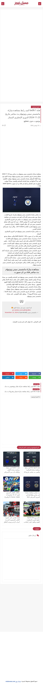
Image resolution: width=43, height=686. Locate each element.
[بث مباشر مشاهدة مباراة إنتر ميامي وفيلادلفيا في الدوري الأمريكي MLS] (31, 484)
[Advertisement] (21, 34)
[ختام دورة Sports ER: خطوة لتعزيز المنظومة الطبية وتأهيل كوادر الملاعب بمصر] (31, 509)
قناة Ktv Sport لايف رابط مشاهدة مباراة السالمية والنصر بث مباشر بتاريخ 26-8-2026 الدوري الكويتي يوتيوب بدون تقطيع (32, 472)
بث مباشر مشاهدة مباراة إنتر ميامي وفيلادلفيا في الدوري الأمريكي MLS (32, 495)
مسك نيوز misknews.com (13, 681)
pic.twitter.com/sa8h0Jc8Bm (21, 310)
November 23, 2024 (11, 312)
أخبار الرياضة (35, 107)
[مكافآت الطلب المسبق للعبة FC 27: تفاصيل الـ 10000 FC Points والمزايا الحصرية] (11, 484)
